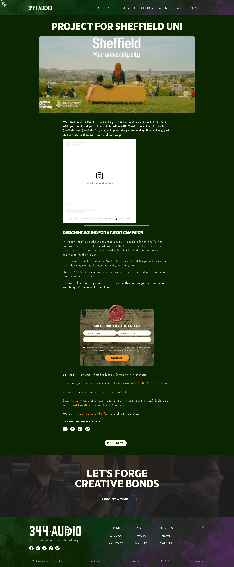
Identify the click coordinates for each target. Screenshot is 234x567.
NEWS (166, 535)
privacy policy (143, 350)
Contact (193, 7)
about (141, 528)
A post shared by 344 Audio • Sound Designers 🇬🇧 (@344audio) (99, 219)
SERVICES (166, 528)
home (116, 528)
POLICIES (141, 543)
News (177, 7)
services (129, 7)
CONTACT (116, 543)
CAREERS (166, 543)
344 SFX (165, 560)
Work (163, 7)
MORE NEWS (116, 443)
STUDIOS (147, 7)
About (112, 7)
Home (98, 7)
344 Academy (133, 560)
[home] (40, 7)
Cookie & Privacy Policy (97, 561)
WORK (141, 535)
